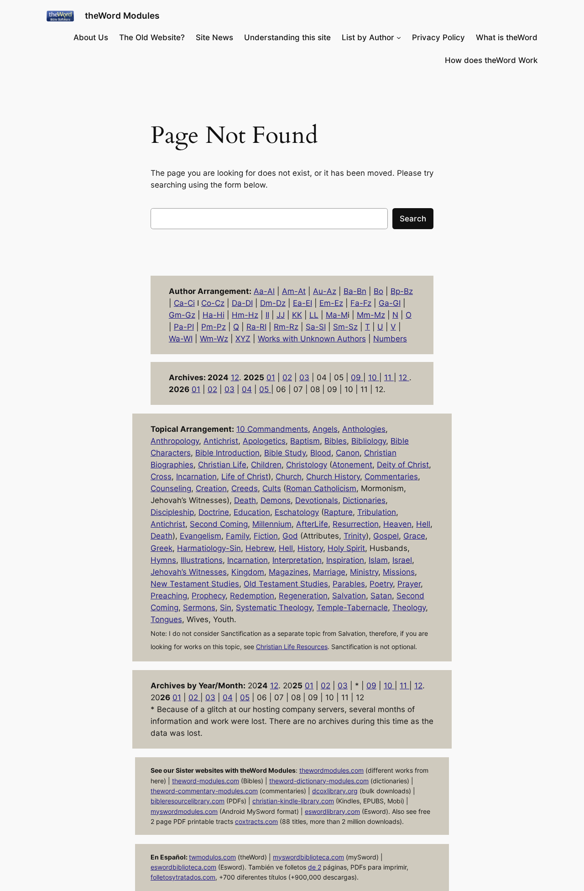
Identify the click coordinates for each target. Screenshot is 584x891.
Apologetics (264, 441)
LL (313, 315)
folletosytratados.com (183, 877)
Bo (378, 291)
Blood (320, 452)
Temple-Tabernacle (352, 607)
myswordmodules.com (184, 811)
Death (245, 500)
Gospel (386, 535)
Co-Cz (212, 303)
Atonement (352, 464)
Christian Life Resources (292, 646)
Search (413, 218)
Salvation (349, 595)
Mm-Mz (371, 315)
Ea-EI (302, 303)
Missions (399, 572)
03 (304, 377)
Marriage (329, 572)
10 (373, 377)
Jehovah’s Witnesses (189, 572)
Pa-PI (184, 326)
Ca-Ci (184, 303)
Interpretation (297, 560)
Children (266, 464)
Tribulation (376, 512)
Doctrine (213, 512)
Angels (325, 429)
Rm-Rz (286, 326)
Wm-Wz (214, 338)
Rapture (338, 512)
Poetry (381, 583)
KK (297, 315)
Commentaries (391, 476)
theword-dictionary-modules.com (319, 781)
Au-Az (324, 291)
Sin (225, 607)
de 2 (314, 867)
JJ (280, 315)
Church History (333, 476)
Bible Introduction (227, 452)
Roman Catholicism (321, 488)
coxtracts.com (256, 821)
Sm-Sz (345, 326)
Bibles (335, 441)
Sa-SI (316, 326)
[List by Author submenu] (398, 37)
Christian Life (222, 464)
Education (252, 512)
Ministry (364, 572)
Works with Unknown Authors (312, 338)
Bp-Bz (402, 291)
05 (265, 389)
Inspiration (345, 560)
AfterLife (312, 524)
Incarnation (196, 476)
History (310, 548)
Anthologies (364, 429)
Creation (211, 488)
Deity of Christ (403, 464)
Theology (409, 607)
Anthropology (175, 441)
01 (270, 377)
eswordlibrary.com (332, 811)
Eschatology (297, 512)
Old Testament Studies (286, 583)
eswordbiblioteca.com (183, 867)
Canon (348, 452)
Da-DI (242, 303)
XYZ (242, 338)
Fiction (266, 535)
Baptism (305, 441)
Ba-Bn (355, 291)
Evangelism (200, 535)
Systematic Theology (274, 607)
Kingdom (247, 572)
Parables (349, 583)
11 (389, 377)
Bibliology (368, 441)
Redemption (252, 595)
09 (357, 377)
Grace (414, 535)
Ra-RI (256, 326)
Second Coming (219, 524)
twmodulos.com (212, 857)
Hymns (163, 560)
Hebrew (259, 548)
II (267, 315)
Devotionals (316, 500)
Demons (276, 500)
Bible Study (285, 452)
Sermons (199, 607)
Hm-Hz (245, 315)
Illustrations (202, 560)
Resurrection (356, 524)
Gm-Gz (182, 315)
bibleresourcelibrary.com (187, 801)
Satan (381, 595)
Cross (161, 476)
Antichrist (220, 441)
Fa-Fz (360, 303)
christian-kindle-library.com (293, 801)
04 (247, 389)
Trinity (355, 535)
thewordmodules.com (331, 770)
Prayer (409, 583)
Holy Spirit (346, 548)
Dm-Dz (273, 303)
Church (289, 476)
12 (235, 377)
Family (237, 535)
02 (287, 377)
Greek (161, 548)
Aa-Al (264, 291)
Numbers (390, 338)
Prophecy (208, 595)
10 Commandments (272, 429)
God (290, 535)
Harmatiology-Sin (209, 548)
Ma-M (337, 315)
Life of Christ (244, 476)
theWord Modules (122, 15)
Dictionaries (364, 500)
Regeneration (303, 595)
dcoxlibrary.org (335, 791)
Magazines (288, 572)
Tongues (166, 619)
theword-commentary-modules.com (204, 791)
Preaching (169, 595)
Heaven (397, 524)
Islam (378, 560)
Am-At (294, 291)
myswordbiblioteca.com (308, 857)
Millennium (272, 524)
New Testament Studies (195, 583)
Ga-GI (390, 303)
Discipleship (172, 512)
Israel (402, 560)
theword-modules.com (205, 781)
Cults (271, 488)
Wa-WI (181, 338)
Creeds (244, 488)
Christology (306, 464)
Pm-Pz (213, 326)
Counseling (171, 488)
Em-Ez (331, 303)
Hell (423, 524)
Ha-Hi (213, 315)
